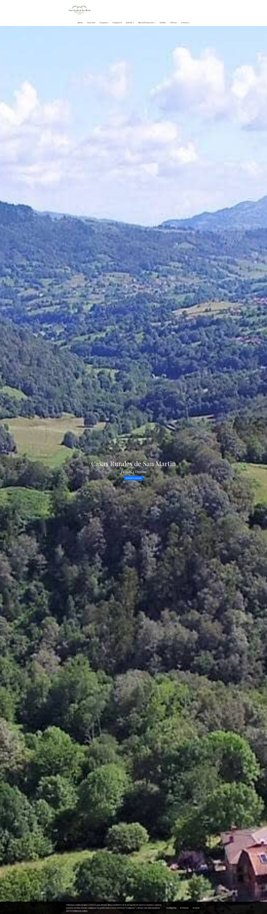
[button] (130, 22)
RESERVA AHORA (133, 478)
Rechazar (184, 908)
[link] (79, 9)
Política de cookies (80, 911)
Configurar (171, 908)
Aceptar (196, 908)
